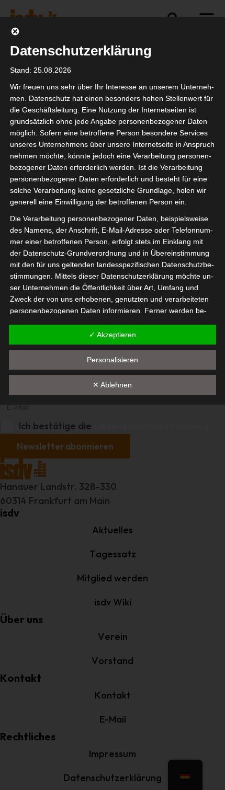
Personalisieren (112, 360)
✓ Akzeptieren (112, 334)
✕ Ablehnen (112, 385)
